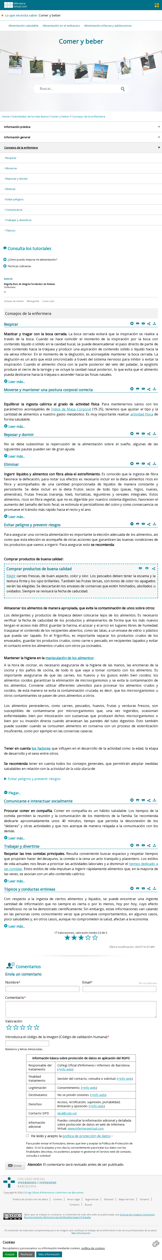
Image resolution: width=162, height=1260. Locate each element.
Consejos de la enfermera (88, 116)
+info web (65, 1069)
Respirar (10, 158)
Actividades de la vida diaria (30, 116)
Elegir (11, 576)
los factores (41, 748)
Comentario (14, 997)
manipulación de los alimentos (69, 658)
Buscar (88, 1204)
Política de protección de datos (30, 1199)
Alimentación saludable (23, 25)
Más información (49, 1254)
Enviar (15, 1165)
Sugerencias (92, 1199)
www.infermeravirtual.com (86, 1128)
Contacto (74, 1204)
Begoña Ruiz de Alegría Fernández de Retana (29, 284)
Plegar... (12, 793)
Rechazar (26, 1254)
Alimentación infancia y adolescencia (107, 25)
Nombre (12, 982)
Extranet (108, 1199)
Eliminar (10, 189)
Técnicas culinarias (19, 266)
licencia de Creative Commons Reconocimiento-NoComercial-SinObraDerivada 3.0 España (89, 1216)
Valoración (13, 1021)
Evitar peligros (14, 199)
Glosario (144, 1199)
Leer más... (14, 381)
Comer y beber (59, 116)
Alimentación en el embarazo (61, 25)
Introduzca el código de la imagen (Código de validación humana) (56, 1037)
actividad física (141, 414)
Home (6, 116)
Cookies (57, 1199)
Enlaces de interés (13, 301)
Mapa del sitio (126, 1199)
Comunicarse (13, 210)
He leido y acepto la (72, 1136)
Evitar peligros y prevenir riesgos (34, 778)
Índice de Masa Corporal (71, 409)
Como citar (48, 301)
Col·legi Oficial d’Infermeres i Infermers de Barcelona (53, 1192)
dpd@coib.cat (67, 1113)
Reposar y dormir (16, 178)
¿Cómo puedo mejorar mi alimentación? (32, 259)
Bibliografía (33, 301)
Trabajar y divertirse (18, 220)
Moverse (11, 168)
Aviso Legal (73, 1199)
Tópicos (10, 230)
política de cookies (93, 1248)
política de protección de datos (86, 1136)
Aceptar (10, 1254)
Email (119, 982)
